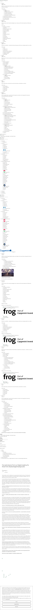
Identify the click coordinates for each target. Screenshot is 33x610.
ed (26, 518)
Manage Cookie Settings (19, 588)
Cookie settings (5, 566)
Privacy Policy (5, 563)
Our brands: (3, 572)
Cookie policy (5, 567)
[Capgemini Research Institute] (17, 273)
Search (1, 434)
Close (1, 438)
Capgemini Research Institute (6, 277)
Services (4, 43)
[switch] (8, 136)
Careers (4, 56)
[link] (4, 0)
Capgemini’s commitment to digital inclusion (15, 553)
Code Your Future (22, 475)
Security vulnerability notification (8, 564)
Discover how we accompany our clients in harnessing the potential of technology (14, 432)
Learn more (3, 8)
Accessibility (5, 562)
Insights (4, 4)
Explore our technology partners (6, 305)
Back (5, 75)
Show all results (2, 448)
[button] (3, 193)
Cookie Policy (8, 599)
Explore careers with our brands (6, 370)
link (2, 4)
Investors (5, 560)
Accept (16, 601)
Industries (4, 21)
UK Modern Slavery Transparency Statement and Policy (10, 565)
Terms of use (5, 561)
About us (4, 93)
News (4, 81)
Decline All (16, 606)
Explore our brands (4, 303)
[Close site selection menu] (4, 137)
